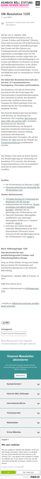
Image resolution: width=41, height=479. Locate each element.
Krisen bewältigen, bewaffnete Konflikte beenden (22, 207)
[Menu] (38, 3)
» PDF (36, 184)
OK (8, 472)
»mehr (17, 223)
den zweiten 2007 (19, 121)
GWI (14, 140)
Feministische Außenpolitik (13, 334)
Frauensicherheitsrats (10, 142)
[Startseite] (17, 4)
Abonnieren (20, 376)
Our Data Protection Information (11, 467)
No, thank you (28, 472)
